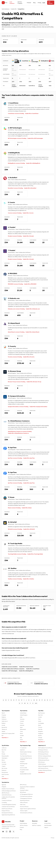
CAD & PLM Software (6, 795)
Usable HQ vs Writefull (29, 529)
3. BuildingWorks (14, 153)
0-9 (36, 703)
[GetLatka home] (3, 2)
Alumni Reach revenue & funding (16, 332)
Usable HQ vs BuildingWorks (33, 163)
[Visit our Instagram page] (6, 831)
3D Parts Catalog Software (44, 756)
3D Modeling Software (43, 752)
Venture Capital (23, 810)
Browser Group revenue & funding (16, 381)
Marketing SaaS (23, 763)
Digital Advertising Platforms (8, 814)
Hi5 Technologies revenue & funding (17, 138)
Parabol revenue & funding (15, 236)
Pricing (39, 2)
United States (23, 713)
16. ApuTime (12, 472)
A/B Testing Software (43, 768)
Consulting (4, 802)
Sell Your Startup (23, 825)
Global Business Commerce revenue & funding (20, 431)
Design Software (6, 810)
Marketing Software (24, 800)
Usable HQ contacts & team (26, 666)
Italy (21, 737)
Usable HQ (13, 9)
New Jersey (4, 768)
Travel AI (22, 765)
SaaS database (5, 9)
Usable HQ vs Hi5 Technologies (35, 138)
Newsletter (34, 823)
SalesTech (22, 750)
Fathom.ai (4, 719)
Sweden (22, 735)
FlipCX (3, 713)
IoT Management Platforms (26, 794)
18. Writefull (12, 522)
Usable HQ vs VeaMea (28, 579)
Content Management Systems (9, 804)
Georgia (4, 762)
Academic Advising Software (44, 770)
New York (40, 715)
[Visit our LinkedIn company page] (10, 831)
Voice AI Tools (23, 754)
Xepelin (3, 731)
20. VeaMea (12, 568)
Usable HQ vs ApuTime (29, 458)
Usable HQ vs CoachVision (31, 113)
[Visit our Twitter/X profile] (13, 831)
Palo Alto (40, 729)
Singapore (40, 733)
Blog (34, 2)
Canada (22, 721)
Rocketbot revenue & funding (15, 188)
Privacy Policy (47, 823)
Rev (2, 735)
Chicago (40, 737)
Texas (3, 752)
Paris (39, 719)
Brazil (21, 733)
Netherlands (23, 729)
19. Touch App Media (15, 543)
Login (43, 2)
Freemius (4, 715)
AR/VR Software (5, 793)
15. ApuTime (12, 447)
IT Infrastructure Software (26, 796)
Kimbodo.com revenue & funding (16, 309)
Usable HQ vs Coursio (28, 213)
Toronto (40, 727)
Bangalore (40, 739)
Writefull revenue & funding (15, 529)
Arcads (3, 725)
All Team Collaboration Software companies (13, 668)
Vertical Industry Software (26, 812)
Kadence (4, 717)
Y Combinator (23, 747)
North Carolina (5, 774)
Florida (3, 754)
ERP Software (23, 784)
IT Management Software (26, 798)
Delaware (4, 770)
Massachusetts (5, 756)
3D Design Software (43, 750)
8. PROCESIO (12, 273)
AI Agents (22, 761)
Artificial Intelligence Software (9, 790)
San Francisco (41, 713)
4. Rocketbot (12, 177)
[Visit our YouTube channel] (3, 831)
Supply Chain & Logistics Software (28, 808)
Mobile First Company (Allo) (8, 733)
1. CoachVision (13, 103)
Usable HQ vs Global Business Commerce (18, 433)
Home (5, 2)
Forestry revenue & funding (15, 357)
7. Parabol (11, 250)
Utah (3, 776)
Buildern (4, 723)
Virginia (3, 766)
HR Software (23, 792)
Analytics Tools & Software (8, 788)
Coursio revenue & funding (15, 213)
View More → (5, 737)
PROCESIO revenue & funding (15, 284)
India (21, 717)
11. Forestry (12, 346)
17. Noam (11, 497)
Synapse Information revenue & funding (18, 406)
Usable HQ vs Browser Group (34, 381)
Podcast (29, 2)
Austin (39, 721)
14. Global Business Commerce (19, 421)
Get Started (50, 2)
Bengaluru (40, 731)
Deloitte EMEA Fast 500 (25, 774)
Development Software (7, 812)
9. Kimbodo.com (14, 298)
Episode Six (4, 727)
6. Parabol (11, 227)
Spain (21, 727)
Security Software (24, 806)
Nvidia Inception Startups (26, 752)
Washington (4, 758)
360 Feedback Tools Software (45, 747)
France (21, 723)
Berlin (39, 725)
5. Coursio (11, 202)
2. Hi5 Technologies (15, 128)
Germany (22, 719)
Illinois (3, 760)
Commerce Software (7, 800)
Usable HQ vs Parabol (28, 236)
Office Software (24, 802)
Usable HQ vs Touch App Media (35, 554)
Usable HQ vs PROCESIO (30, 284)
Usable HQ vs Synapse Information (38, 406)
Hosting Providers (24, 790)
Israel (21, 739)
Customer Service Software (8, 806)
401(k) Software (42, 764)
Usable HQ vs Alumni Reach (32, 332)
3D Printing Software (43, 758)
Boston (40, 735)
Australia (22, 725)
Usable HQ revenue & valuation (10, 666)
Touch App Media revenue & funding (17, 554)
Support (46, 827)
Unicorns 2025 (23, 767)
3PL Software (41, 762)
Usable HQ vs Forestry (28, 357)
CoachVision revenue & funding (16, 113)
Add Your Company (20, 2)
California (4, 747)
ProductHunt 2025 (24, 769)
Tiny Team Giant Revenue (26, 756)
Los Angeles (41, 723)
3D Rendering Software (43, 760)
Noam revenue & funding (14, 507)
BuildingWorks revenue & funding (16, 163)
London (40, 717)
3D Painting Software (43, 754)
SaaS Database (12, 2)
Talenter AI (4, 729)
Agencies (4, 784)
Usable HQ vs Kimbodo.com (33, 309)
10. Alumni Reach (14, 323)
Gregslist (22, 771)
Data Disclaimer (48, 825)
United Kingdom (23, 715)
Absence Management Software (45, 766)
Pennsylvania (5, 772)
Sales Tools (22, 804)
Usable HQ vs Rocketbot (30, 188)
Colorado (4, 764)
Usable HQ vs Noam (27, 507)
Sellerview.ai (5, 721)
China (21, 731)
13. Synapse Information (16, 396)
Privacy (52, 837)
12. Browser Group (14, 371)
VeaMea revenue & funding (15, 579)
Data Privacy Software (7, 808)
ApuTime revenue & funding (15, 458)
